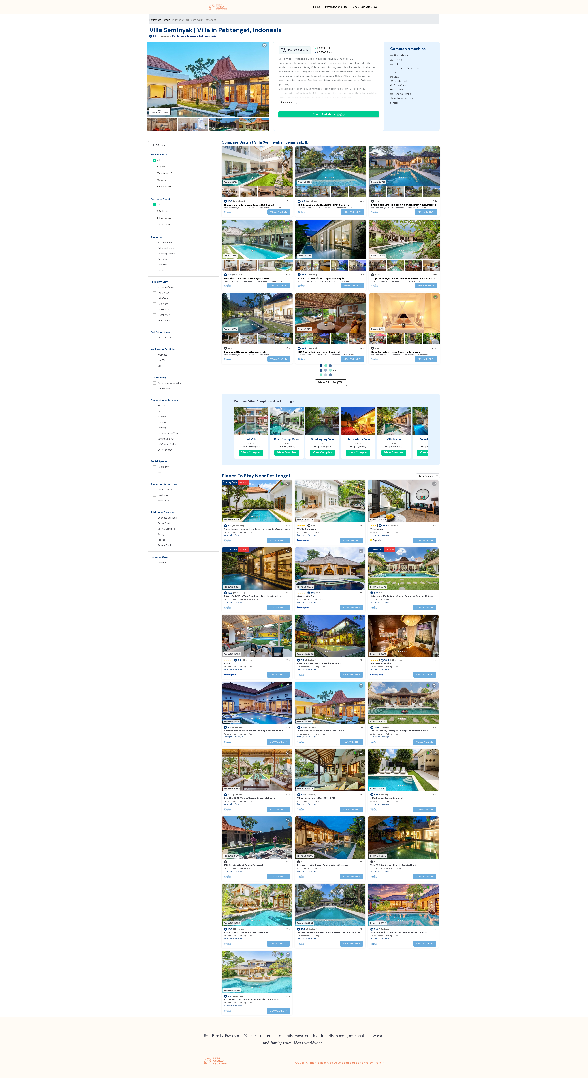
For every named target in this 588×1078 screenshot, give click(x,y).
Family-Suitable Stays (364, 6)
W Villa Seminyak (306, 529)
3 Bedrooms (164, 224)
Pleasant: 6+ (164, 186)
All (158, 160)
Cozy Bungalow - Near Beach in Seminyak (395, 352)
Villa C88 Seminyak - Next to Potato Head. (393, 865)
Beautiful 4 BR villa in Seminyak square (247, 278)
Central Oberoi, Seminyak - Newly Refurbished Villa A (399, 730)
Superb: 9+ (163, 166)
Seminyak (196, 20)
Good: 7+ (162, 179)
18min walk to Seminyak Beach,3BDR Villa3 (249, 205)
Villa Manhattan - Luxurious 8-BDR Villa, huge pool (251, 999)
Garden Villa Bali (306, 596)
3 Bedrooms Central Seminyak (386, 798)
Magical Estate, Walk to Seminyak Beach (319, 663)
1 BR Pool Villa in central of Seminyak (319, 352)
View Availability (278, 212)
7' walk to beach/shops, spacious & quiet (321, 278)
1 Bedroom (163, 211)
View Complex (250, 452)
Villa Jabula (376, 529)
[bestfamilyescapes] (218, 7)
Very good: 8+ (165, 173)
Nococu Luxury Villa (380, 663)
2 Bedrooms (164, 217)
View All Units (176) (330, 382)
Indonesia (177, 20)
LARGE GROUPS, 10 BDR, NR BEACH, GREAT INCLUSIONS (403, 205)
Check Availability (325, 114)
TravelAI (379, 1063)
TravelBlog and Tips (336, 6)
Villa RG (228, 663)
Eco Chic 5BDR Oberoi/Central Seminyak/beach (249, 798)
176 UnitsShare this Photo (160, 111)
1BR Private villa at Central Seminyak (244, 865)
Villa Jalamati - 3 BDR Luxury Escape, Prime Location (398, 932)
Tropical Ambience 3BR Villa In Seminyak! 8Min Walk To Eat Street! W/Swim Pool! (403, 278)
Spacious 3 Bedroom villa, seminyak (245, 352)
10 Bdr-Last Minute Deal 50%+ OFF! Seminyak (324, 205)
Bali (187, 20)
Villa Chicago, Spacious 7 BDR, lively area (246, 932)
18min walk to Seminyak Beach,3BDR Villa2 (320, 730)
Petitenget (210, 20)
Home (316, 6)
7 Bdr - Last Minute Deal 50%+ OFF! (316, 798)
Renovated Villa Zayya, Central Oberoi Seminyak (323, 865)
